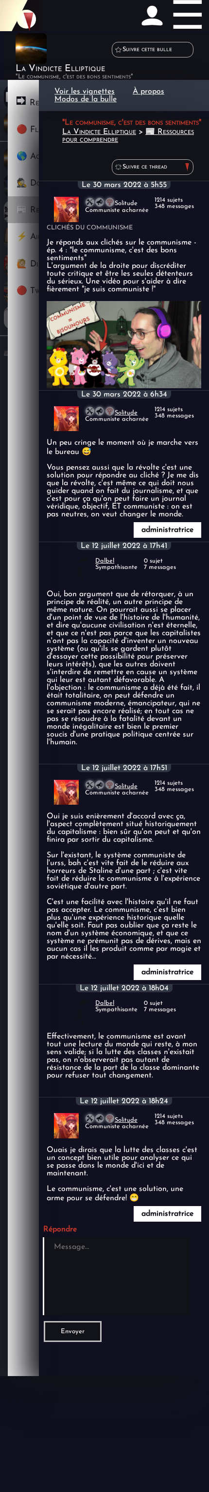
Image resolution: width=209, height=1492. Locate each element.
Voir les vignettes (84, 91)
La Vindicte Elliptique (99, 132)
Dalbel (104, 561)
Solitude (126, 413)
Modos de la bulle (85, 99)
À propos (148, 91)
